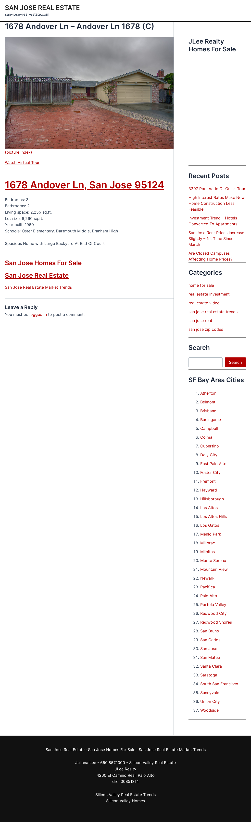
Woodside (209, 710)
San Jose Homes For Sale (43, 263)
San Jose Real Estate (42, 7)
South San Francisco (219, 683)
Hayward (208, 490)
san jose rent (200, 320)
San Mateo (210, 657)
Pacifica (207, 586)
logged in (38, 314)
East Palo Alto (213, 463)
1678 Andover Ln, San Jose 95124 (84, 185)
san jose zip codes (205, 329)
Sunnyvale (209, 692)
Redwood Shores (216, 622)
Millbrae (207, 542)
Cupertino (209, 446)
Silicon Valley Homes (125, 800)
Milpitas (207, 551)
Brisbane (208, 410)
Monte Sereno (213, 560)
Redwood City (213, 613)
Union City (210, 701)
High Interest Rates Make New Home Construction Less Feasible (216, 203)
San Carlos (210, 639)
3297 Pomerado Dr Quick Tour (216, 188)
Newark (207, 578)
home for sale (201, 285)
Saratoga (208, 675)
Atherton (208, 393)
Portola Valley (213, 604)
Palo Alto (208, 595)
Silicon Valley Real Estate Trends (125, 794)
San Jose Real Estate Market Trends (38, 287)
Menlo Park (210, 534)
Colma (206, 437)
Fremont (208, 481)
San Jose (208, 648)
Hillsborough (212, 498)
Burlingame (210, 419)
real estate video (204, 302)
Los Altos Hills (213, 516)
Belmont (207, 402)
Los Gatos (209, 525)
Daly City (208, 454)
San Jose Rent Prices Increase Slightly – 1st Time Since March (216, 238)
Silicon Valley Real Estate (152, 762)
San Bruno (209, 630)
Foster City (210, 472)
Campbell (209, 428)
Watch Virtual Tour (22, 162)
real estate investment (209, 294)
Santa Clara (211, 666)
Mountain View (214, 569)
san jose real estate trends (213, 311)
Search (235, 362)
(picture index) (18, 152)
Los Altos (209, 507)
